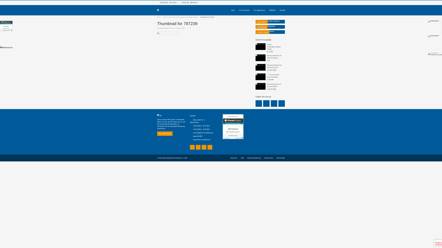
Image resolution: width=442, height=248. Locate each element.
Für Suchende (244, 10)
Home (159, 17)
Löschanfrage (280, 158)
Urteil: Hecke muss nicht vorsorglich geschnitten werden (180, 17)
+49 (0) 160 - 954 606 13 (189, 2)
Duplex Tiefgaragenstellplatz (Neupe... (274, 47)
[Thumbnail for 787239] (167, 38)
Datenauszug (268, 158)
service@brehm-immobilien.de (203, 133)
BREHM (272, 10)
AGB (242, 158)
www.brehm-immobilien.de (201, 140)
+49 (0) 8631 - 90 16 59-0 (167, 2)
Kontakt (282, 10)
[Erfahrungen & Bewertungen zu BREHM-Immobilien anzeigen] (6, 26)
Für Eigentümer (259, 10)
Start (233, 10)
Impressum (233, 158)
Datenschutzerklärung (254, 158)
